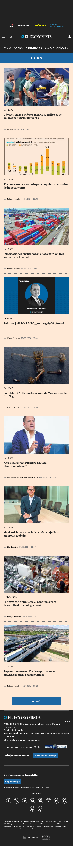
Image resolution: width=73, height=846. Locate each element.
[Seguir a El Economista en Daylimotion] (56, 800)
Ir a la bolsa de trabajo (45, 755)
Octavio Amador (31, 477)
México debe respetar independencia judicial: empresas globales (32, 534)
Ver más (37, 701)
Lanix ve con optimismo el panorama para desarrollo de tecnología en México (30, 603)
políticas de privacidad (39, 787)
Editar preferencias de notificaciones (22, 739)
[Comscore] (30, 838)
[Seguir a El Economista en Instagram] (48, 800)
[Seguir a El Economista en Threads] (32, 808)
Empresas (8, 109)
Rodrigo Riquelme (14, 616)
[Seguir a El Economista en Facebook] (8, 800)
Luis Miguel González (15, 477)
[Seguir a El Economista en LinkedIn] (24, 800)
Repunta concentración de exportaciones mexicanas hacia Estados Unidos (30, 673)
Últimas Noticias (12, 48)
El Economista (29, 723)
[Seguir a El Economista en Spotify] (40, 800)
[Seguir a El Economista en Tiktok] (40, 808)
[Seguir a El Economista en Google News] (64, 800)
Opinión (8, 318)
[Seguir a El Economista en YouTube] (32, 800)
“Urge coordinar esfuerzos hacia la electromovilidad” (25, 464)
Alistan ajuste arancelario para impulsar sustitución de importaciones (36, 186)
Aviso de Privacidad (29, 733)
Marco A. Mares (13, 338)
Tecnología (10, 597)
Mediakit (22, 730)
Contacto (9, 736)
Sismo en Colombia (56, 48)
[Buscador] (10, 36)
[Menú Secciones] (3, 36)
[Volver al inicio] (36, 717)
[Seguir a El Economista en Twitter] (16, 800)
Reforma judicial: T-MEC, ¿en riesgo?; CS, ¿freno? (34, 323)
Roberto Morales (13, 199)
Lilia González (12, 547)
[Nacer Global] (56, 747)
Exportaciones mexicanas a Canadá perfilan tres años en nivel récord (34, 255)
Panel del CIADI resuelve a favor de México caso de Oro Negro (35, 395)
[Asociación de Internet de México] (46, 838)
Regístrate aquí (12, 781)
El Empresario (45, 723)
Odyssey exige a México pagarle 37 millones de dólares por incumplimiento (33, 116)
